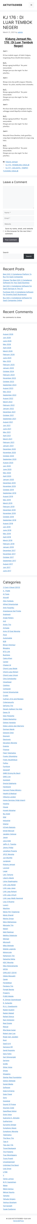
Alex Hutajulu (8, 601)
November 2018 (9, 513)
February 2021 (8, 442)
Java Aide (7, 841)
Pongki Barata (8, 990)
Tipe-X (5, 1142)
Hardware (7, 787)
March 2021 (7, 439)
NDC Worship (8, 962)
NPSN (5, 969)
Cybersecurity (8, 702)
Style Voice (7, 1115)
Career (5, 662)
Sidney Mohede (9, 1081)
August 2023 (8, 388)
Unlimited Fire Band (11, 1165)
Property (6, 993)
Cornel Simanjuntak (10, 692)
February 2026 (9, 355)
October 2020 (8, 456)
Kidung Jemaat (12, 162)
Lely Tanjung (8, 875)
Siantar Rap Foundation (12, 1077)
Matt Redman (8, 932)
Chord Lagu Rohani (10, 672)
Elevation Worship (10, 743)
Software (6, 1088)
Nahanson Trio (9, 956)
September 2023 (9, 385)
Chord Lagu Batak (10, 668)
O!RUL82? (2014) (10, 973)
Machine (6, 908)
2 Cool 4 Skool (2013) (11, 587)
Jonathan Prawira (10, 851)
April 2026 (7, 348)
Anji (4, 621)
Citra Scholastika (9, 679)
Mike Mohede (8, 946)
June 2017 (7, 571)
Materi (5, 929)
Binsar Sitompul (9, 645)
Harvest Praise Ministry (12, 790)
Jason (5, 837)
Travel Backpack (9, 1148)
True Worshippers (10, 1155)
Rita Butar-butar (9, 1030)
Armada (6, 628)
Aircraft (6, 598)
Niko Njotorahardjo (10, 966)
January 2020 (8, 480)
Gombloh (6, 780)
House (5, 807)
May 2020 (7, 473)
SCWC (5, 1064)
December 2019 (9, 483)
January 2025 (8, 368)
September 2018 (9, 520)
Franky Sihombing (10, 756)
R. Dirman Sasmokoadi (12, 1000)
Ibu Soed (6, 814)
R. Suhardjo (7, 1003)
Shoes (5, 1071)
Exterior (6, 746)
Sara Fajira (7, 1054)
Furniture (6, 766)
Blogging (6, 648)
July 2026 (7, 338)
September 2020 (9, 459)
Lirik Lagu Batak (9, 885)
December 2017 (9, 551)
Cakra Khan (7, 658)
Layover (6, 868)
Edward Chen (8, 733)
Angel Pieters (8, 618)
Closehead (7, 682)
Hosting (6, 804)
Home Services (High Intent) (14, 800)
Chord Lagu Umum (10, 675)
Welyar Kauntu (8, 1192)
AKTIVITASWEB (12, 4)
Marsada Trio (8, 925)
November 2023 (9, 378)
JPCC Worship (8, 854)
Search (5, 252)
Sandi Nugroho (9, 1050)
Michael (6, 939)
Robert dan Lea (9, 1033)
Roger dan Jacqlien (10, 1037)
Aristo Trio (7, 625)
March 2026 (8, 351)
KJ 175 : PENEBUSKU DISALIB (17, 165)
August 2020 (8, 463)
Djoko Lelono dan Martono (13, 726)
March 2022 (7, 402)
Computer (7, 689)
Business (6, 655)
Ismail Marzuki (8, 831)
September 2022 (9, 395)
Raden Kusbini (8, 1010)
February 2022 (9, 405)
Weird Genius (8, 1189)
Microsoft (6, 942)
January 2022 (8, 409)
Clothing (6, 685)
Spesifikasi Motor (10, 1111)
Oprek (5, 979)
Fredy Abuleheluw (10, 760)
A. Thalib (6, 591)
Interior (5, 824)
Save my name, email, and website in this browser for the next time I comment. (19, 231)
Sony (5, 1098)
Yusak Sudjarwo (9, 1209)
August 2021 (8, 422)
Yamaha (6, 1196)
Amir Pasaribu (8, 608)
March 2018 (7, 540)
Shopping (6, 1074)
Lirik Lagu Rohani (10, 892)
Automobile (7, 638)
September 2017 (9, 561)
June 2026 (7, 341)
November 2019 (9, 486)
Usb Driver (7, 1169)
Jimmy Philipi (8, 848)
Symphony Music (9, 1128)
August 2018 (8, 523)
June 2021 (7, 429)
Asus (5, 635)
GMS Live (7, 777)
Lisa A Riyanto (8, 902)
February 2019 (8, 507)
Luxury (5, 905)
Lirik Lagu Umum (9, 895)
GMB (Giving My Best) (11, 773)
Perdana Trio (8, 986)
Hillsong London (9, 797)
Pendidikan (7, 983)
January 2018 (8, 547)
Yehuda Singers (9, 1199)
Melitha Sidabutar (10, 935)
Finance (6, 750)
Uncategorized (9, 1162)
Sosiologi (6, 1101)
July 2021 (6, 425)
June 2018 (7, 530)
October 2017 (8, 557)
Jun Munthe (7, 858)
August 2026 (8, 334)
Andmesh (7, 614)
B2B (4, 641)
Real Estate (7, 1023)
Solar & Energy (9, 1091)
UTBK (5, 1172)
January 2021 (8, 446)
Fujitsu (5, 763)
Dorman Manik (8, 729)
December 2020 (9, 449)
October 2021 (8, 415)
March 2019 (7, 503)
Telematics (7, 1135)
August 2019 (8, 496)
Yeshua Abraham (10, 1202)
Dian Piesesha (8, 716)
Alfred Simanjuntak (10, 604)
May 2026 (7, 344)
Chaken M (7, 665)
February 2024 (9, 375)
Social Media (8, 1084)
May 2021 (7, 432)
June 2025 (7, 358)
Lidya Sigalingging (10, 881)
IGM (4, 817)
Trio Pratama (8, 1152)
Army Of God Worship (11, 631)
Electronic (7, 739)
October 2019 (8, 490)
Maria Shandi (8, 915)
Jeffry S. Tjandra (9, 844)
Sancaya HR (8, 1047)
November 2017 (9, 554)
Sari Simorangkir (9, 1057)
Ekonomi (6, 736)
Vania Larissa (8, 1179)
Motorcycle (7, 952)
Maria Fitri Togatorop (11, 912)
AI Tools (6, 594)
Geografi (6, 770)
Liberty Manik (8, 878)
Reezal (5, 1027)
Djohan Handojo (9, 723)
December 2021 (9, 412)
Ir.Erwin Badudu (9, 827)
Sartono (6, 1060)
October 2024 (8, 371)
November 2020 (9, 453)
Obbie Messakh (9, 976)
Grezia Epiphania (9, 783)
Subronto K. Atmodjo (11, 1118)
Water (5, 1186)
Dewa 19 (6, 712)
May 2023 (7, 392)
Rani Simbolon (8, 1020)
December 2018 (9, 510)
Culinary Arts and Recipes (13, 699)
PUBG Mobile (8, 996)
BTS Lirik (6, 652)
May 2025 (7, 361)
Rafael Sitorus (8, 1017)
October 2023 (8, 382)
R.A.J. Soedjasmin (10, 1006)
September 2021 (9, 419)
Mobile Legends (9, 949)
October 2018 (8, 517)
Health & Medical (9, 794)
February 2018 (8, 544)
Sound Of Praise (9, 1104)
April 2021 (7, 436)
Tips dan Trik (8, 1145)
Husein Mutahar (9, 810)
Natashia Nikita (9, 959)
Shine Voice (7, 1067)
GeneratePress (18, 1221)
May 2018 (7, 534)
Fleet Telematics (9, 753)
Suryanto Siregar (9, 1125)
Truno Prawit (8, 1158)
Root (5, 1040)
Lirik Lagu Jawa (9, 888)
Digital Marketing (9, 719)
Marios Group (8, 919)
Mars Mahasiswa (9, 922)
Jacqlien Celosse (9, 834)
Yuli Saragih (7, 1206)
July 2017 (6, 567)
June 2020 (7, 469)
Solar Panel (7, 1094)
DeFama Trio (8, 706)
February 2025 (9, 365)
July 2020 (7, 466)
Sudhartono (7, 1121)
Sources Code (8, 1108)
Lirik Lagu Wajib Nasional (13, 898)
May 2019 (7, 500)
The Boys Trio (8, 1138)
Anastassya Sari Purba (12, 611)
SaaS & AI (7, 1044)
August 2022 (8, 398)
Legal (5, 871)
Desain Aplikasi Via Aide (12, 709)
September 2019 (9, 493)
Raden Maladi (8, 1013)
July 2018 (6, 527)
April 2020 (7, 476)
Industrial (6, 821)
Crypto (5, 696)
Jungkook (7, 861)
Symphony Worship (10, 1131)
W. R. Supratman (9, 1182)
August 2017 (8, 564)
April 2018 (7, 537)
